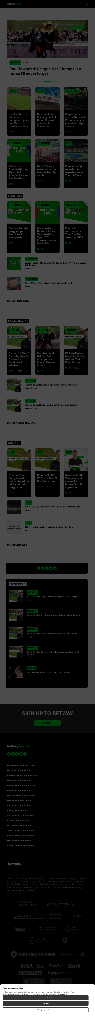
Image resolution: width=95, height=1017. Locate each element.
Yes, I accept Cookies (46, 998)
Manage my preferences (45, 1010)
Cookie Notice (62, 994)
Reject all (46, 1003)
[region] (47, 1000)
